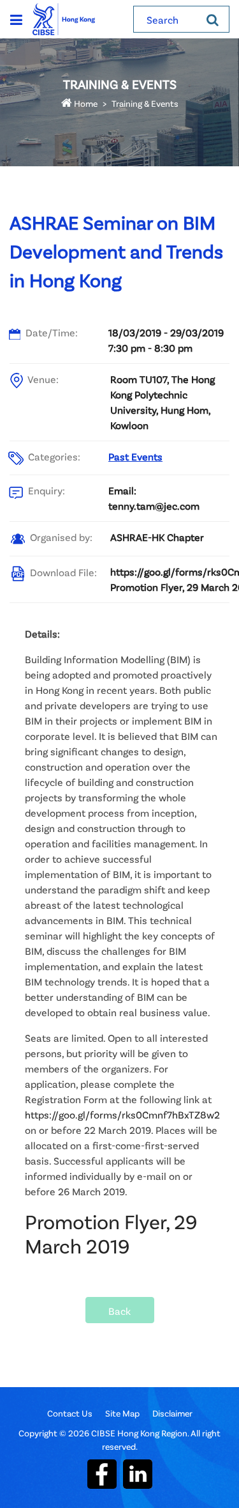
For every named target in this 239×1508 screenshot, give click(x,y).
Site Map (122, 1413)
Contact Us (69, 1413)
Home (85, 103)
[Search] (212, 19)
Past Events (135, 456)
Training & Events (145, 103)
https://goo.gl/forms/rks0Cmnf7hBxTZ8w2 (122, 1114)
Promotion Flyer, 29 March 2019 (111, 1233)
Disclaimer (172, 1413)
